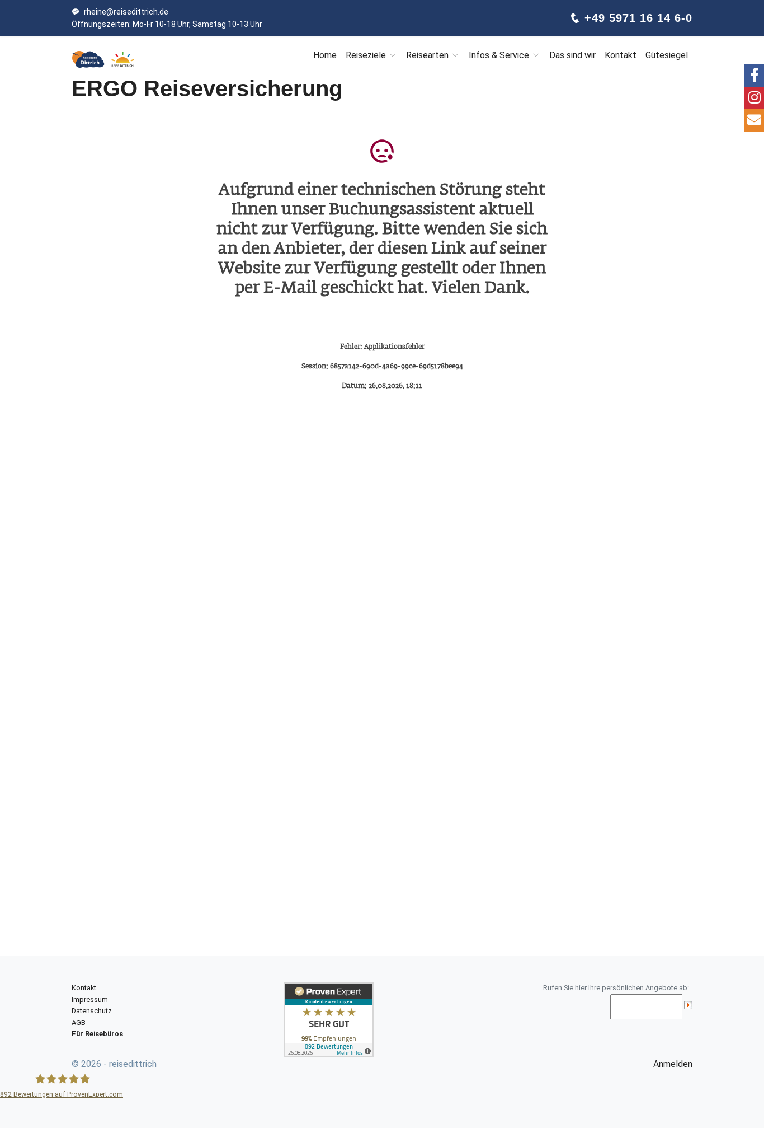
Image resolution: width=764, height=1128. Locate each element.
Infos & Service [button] (500, 55)
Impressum (90, 999)
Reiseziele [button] (367, 55)
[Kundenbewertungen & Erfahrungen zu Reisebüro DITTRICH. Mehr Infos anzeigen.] (329, 1019)
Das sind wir (572, 55)
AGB (79, 1022)
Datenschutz (92, 1011)
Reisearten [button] (428, 55)
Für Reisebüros (97, 1033)
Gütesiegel (666, 55)
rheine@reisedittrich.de (126, 11)
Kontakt (620, 55)
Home (325, 55)
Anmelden (672, 1064)
